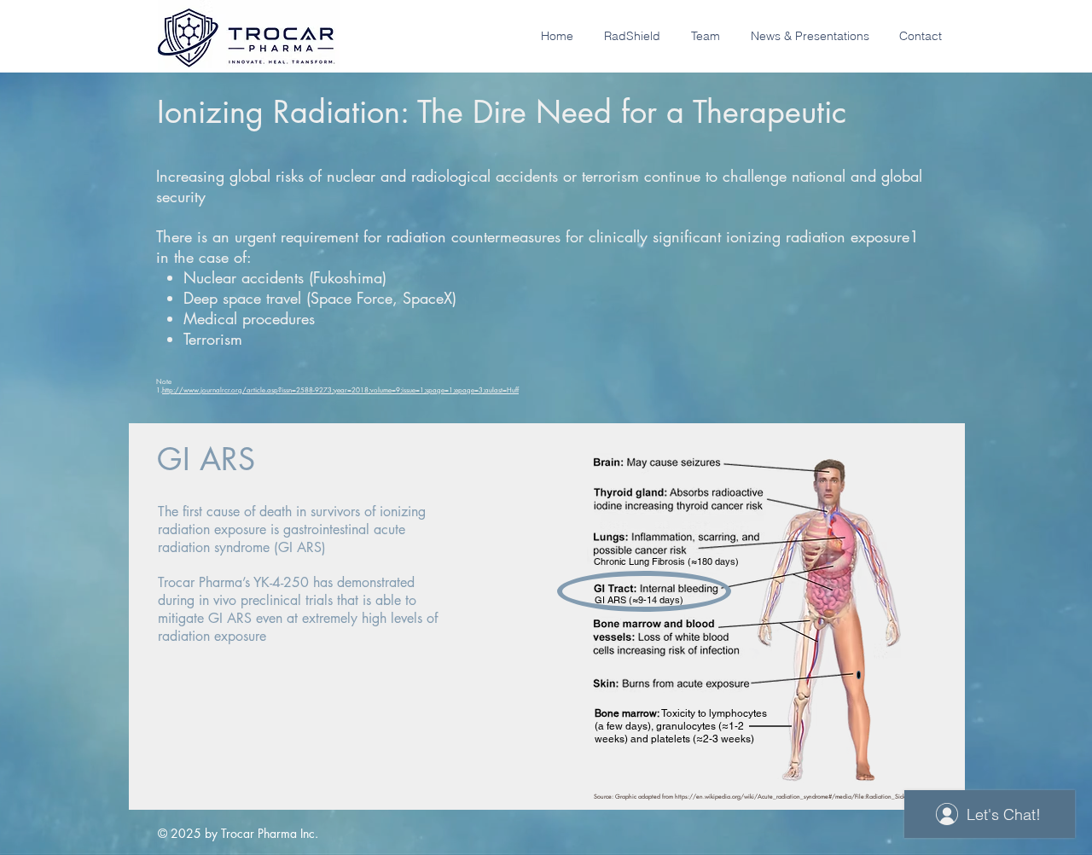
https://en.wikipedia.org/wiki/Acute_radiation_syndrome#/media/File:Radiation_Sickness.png (802, 796)
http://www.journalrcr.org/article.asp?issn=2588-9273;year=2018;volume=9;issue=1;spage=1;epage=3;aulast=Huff (340, 390)
